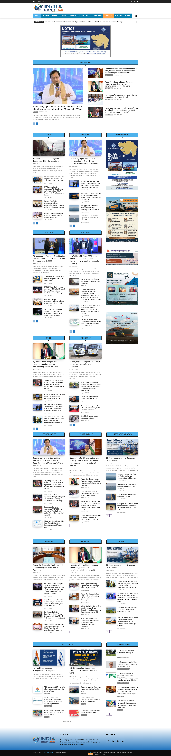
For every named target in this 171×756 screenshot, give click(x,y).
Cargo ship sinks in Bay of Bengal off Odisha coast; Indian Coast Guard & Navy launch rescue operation (53, 312)
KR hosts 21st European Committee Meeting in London (125, 653)
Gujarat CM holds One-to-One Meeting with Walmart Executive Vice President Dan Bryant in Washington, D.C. (91, 609)
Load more (66, 721)
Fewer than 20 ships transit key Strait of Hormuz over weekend (90, 218)
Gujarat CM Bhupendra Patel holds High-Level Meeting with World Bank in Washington (48, 567)
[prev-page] (34, 123)
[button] (136, 16)
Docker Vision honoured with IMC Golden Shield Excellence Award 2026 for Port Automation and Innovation (54, 420)
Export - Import (109, 75)
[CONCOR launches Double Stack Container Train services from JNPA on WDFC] (85, 658)
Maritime (35, 111)
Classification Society (123, 657)
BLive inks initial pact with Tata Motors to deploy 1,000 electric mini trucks (90, 408)
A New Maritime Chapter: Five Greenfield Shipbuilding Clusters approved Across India (54, 524)
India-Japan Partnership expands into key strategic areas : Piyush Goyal (121, 96)
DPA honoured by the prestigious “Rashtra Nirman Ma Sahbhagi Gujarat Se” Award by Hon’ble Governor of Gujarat (54, 191)
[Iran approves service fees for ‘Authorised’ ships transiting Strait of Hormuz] (74, 208)
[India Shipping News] (48, 8)
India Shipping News (49, 752)
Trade (48, 338)
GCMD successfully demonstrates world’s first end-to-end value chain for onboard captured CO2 (53, 701)
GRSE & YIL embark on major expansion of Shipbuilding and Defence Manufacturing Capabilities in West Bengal (54, 290)
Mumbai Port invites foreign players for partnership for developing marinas (53, 215)
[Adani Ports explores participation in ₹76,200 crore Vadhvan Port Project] (74, 700)
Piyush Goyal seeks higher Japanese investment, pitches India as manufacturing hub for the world (77, 22)
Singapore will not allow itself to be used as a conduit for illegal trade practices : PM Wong (127, 507)
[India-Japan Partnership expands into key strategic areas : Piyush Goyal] (95, 99)
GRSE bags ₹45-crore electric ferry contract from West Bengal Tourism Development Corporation (91, 196)
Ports (48, 135)
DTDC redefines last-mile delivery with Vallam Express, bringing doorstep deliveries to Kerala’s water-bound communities (91, 386)
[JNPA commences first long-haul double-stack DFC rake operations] (49, 148)
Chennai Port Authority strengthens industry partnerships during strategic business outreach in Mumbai (54, 204)
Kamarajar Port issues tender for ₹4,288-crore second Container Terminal (127, 609)
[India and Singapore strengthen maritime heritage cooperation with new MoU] (37, 301)
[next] (135, 22)
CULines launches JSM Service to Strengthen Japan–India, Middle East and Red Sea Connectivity (91, 323)
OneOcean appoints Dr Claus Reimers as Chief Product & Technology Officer (127, 664)
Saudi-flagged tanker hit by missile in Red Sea (126, 495)
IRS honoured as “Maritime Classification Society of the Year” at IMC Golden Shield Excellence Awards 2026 (90, 184)
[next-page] (37, 123)
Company (122, 541)
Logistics (85, 232)
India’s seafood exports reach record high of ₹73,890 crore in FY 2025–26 (54, 713)
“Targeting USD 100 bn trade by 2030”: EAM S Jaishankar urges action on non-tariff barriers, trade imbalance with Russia (121, 110)
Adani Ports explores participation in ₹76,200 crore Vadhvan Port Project (91, 700)
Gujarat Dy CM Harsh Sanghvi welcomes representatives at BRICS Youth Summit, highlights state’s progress (54, 627)
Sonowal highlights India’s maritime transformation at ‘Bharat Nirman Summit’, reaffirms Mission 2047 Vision (58, 107)
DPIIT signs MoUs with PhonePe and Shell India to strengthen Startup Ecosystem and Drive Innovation (90, 622)
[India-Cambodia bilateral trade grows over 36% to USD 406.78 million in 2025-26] (37, 397)
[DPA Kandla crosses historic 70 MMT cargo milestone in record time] (37, 279)
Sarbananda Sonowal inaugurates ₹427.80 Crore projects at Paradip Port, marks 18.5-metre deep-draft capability (54, 511)
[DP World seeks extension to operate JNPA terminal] (122, 447)
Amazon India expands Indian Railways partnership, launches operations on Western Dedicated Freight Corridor (91, 309)
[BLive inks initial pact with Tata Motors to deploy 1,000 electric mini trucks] (74, 408)
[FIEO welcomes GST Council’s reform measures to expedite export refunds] (37, 689)
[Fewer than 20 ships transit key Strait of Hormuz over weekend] (74, 218)
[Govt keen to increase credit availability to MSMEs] (74, 713)
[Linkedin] (132, 1)
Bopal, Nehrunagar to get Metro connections (89, 417)
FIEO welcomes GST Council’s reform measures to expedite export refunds (54, 689)
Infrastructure (48, 434)
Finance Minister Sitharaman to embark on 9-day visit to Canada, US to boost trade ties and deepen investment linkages (121, 71)
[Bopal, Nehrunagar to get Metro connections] (74, 418)
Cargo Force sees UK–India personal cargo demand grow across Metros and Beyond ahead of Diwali (54, 603)
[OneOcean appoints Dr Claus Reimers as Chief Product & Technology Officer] (111, 664)
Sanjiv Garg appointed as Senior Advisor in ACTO (89, 398)
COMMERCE (36, 664)
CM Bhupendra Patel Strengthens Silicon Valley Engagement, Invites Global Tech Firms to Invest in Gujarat (54, 615)
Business (49, 541)
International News (122, 434)
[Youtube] (137, 1)
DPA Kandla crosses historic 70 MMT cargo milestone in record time (54, 279)
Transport (86, 338)
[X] (134, 1)
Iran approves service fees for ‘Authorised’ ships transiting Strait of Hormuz (90, 208)
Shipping (49, 232)
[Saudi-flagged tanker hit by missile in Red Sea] (111, 497)
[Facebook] (129, 1)
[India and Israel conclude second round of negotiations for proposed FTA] (49, 658)
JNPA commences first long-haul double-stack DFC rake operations (91, 281)
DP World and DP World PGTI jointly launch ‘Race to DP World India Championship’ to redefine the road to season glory (127, 597)
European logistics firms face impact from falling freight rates (91, 689)
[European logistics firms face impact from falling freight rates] (74, 689)
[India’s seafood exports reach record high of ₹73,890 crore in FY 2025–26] (37, 713)
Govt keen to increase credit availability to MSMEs (90, 712)
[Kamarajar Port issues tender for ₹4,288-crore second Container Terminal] (111, 610)
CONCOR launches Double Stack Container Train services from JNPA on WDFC (84, 670)
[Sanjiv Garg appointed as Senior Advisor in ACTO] (74, 399)
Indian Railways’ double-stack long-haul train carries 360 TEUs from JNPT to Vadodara (54, 179)
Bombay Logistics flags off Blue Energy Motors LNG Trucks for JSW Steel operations (84, 364)
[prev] (132, 22)
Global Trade (47, 706)
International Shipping (124, 669)
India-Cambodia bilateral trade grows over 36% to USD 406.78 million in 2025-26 (54, 396)
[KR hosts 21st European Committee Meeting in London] (111, 653)
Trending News (74, 664)
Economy (85, 541)
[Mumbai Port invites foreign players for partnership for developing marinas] (37, 215)
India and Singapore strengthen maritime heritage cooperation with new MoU (54, 301)
